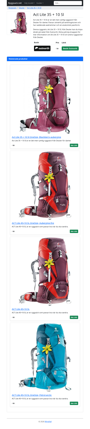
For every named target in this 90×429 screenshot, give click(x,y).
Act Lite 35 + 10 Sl (34, 8)
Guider (39, 3)
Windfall (48, 421)
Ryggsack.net (15, 3)
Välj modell (28, 3)
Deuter (22, 8)
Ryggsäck (12, 8)
